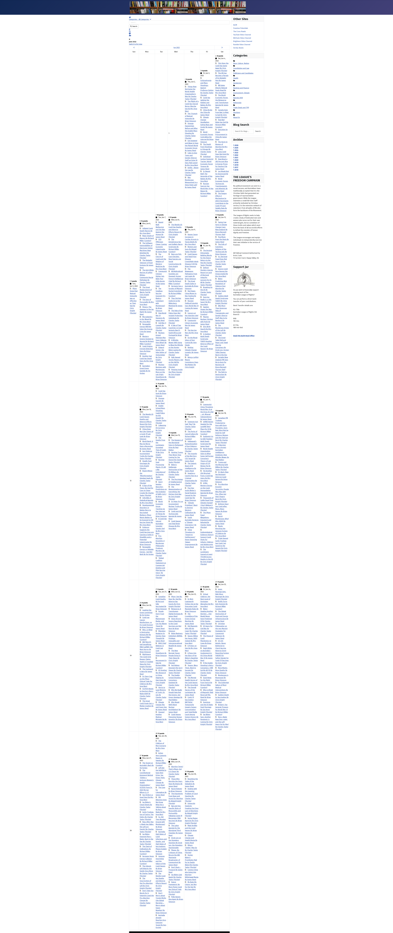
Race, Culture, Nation (241, 63)
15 (176, 481)
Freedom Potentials (240, 28)
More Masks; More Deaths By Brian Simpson (221, 670)
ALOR (235, 25)
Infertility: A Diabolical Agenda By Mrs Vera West (146, 500)
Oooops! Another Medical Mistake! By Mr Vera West (161, 717)
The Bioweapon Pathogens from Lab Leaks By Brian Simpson (191, 274)
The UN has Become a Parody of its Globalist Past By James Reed (221, 78)
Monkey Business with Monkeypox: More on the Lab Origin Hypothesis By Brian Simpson (161, 372)
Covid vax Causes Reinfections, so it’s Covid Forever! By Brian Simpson (146, 622)
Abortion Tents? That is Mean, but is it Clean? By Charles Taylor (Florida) (176, 771)
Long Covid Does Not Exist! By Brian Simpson (222, 154)
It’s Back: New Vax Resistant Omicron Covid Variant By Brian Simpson (221, 477)
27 (147, 830)
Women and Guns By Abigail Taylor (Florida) (191, 249)
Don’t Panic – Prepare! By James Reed (175, 869)
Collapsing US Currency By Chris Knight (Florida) (161, 430)
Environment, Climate (241, 93)
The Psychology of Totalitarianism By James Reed (176, 481)
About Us (236, 117)
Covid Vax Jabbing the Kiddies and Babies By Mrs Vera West (205, 102)
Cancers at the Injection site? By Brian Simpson (191, 315)
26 (131, 830)
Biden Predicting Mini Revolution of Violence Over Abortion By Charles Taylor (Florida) (221, 286)
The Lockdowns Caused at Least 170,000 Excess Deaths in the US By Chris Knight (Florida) (206, 556)
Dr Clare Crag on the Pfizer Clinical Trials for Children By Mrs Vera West (146, 681)
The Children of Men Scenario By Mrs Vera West (161, 746)
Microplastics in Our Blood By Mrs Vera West (146, 319)
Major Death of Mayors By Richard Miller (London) (147, 238)
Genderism (237, 83)
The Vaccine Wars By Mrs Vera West (191, 332)
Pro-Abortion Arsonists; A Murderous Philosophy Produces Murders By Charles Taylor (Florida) (161, 546)
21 (161, 655)
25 (222, 655)
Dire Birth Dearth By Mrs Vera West (205, 329)
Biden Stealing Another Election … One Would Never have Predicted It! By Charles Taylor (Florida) (206, 616)
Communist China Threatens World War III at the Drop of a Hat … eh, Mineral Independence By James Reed (206, 412)
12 (130, 481)
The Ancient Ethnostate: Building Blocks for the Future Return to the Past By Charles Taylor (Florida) (206, 258)
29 (176, 830)
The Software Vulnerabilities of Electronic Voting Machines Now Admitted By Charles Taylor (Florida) (146, 250)
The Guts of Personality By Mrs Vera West (147, 302)
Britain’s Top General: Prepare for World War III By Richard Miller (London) (221, 710)
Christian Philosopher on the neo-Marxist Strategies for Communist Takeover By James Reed (221, 631)
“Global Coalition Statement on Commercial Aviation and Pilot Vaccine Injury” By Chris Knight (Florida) (161, 568)
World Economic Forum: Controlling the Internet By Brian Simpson (206, 137)
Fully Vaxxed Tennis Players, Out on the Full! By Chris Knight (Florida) (176, 362)
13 (147, 480)
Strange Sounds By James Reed (160, 400)
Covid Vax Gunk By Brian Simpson (161, 393)
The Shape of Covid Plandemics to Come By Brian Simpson (206, 641)
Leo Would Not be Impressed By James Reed (222, 173)
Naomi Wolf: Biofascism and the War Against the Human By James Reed (160, 229)
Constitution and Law (241, 68)
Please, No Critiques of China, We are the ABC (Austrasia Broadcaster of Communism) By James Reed (175, 857)
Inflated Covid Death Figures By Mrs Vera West (146, 230)
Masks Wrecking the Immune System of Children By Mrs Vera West (221, 531)
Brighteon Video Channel (242, 41)
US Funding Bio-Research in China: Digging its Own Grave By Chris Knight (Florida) (161, 677)
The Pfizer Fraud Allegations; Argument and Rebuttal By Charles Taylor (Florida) (205, 520)
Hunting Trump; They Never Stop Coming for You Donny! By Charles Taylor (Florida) (176, 457)
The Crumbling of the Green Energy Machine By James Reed (191, 619)
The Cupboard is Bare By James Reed (146, 671)
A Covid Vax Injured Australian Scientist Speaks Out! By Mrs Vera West (161, 526)
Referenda (237, 103)
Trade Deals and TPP (241, 108)
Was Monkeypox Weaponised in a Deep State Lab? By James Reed (191, 182)
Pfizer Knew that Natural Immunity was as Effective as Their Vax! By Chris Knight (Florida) (134, 301)
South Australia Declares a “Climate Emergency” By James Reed (192, 522)
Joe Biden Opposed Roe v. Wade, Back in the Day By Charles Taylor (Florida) (146, 839)
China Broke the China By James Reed (206, 112)
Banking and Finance (241, 88)
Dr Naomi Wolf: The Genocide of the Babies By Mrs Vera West (206, 176)
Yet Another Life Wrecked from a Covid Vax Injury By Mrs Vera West (206, 476)
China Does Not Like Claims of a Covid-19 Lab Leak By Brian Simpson (146, 434)
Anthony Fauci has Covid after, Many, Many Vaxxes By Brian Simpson (222, 509)
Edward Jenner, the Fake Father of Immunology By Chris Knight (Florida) (161, 355)
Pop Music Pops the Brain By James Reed (222, 239)
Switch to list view (135, 44)
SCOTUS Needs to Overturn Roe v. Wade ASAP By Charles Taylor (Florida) (146, 694)
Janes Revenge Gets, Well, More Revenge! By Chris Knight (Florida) (222, 594)
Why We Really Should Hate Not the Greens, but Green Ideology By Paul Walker (175, 695)
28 (161, 830)
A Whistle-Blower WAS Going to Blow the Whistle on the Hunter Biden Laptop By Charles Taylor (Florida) (176, 347)
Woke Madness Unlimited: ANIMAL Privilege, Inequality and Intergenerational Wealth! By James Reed (176, 641)
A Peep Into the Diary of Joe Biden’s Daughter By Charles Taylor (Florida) (191, 658)
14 (161, 481)
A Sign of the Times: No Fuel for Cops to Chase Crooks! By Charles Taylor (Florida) (147, 490)
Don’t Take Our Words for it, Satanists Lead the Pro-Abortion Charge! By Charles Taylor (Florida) (147, 898)
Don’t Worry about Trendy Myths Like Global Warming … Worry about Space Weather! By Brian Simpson (161, 903)
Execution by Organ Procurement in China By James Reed (221, 134)
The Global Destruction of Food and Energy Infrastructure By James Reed (221, 616)
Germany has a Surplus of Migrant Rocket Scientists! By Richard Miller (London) (176, 291)
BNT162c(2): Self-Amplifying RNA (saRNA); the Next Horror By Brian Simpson (146, 647)
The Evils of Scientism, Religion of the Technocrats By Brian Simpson (221, 249)
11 (222, 297)
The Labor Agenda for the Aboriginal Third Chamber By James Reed (176, 830)
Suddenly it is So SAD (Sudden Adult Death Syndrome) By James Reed (206, 441)
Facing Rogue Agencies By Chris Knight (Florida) (191, 820)
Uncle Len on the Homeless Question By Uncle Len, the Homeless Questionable (175, 843)
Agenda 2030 (238, 98)
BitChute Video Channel (242, 38)
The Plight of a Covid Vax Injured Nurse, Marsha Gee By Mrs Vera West (192, 106)
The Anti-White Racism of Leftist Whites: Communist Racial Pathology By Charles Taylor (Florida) (147, 277)
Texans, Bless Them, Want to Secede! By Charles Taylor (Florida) (191, 670)
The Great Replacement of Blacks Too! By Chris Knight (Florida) (146, 292)
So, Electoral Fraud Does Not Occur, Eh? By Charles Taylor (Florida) (221, 261)
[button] (179, 31)
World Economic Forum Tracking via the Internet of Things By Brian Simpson (161, 509)
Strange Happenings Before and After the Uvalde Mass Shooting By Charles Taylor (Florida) (191, 131)
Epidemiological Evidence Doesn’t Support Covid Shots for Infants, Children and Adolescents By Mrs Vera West (206, 539)
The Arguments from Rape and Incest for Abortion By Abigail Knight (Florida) (176, 798)
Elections (236, 113)
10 (206, 297)
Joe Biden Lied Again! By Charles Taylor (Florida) (175, 877)
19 (131, 656)
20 (146, 655)
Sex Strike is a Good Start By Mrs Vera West (146, 797)
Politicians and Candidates (243, 73)
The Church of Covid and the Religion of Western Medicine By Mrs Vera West (161, 261)
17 (206, 480)
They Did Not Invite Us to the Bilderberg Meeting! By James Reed (175, 303)
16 (192, 480)
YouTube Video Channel (242, 35)
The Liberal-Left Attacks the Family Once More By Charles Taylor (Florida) (146, 871)
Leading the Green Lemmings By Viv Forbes (146, 612)
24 (206, 655)
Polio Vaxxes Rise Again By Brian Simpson (176, 899)
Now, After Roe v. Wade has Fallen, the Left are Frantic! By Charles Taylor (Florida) (147, 827)
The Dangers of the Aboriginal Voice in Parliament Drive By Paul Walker (176, 445)
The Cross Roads (239, 31)
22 (176, 655)
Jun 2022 (176, 48)
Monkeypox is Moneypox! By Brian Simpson (221, 677)
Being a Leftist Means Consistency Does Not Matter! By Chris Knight (191, 362)
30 (192, 830)
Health (235, 78)
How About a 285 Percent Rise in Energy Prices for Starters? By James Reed (221, 164)
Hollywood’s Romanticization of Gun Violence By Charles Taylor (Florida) (191, 446)
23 (191, 655)
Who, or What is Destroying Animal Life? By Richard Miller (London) (146, 635)
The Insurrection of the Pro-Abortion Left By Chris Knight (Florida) (146, 883)
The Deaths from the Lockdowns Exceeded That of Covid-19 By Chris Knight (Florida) (161, 447)
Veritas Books (238, 48)
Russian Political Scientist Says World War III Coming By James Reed (192, 306)
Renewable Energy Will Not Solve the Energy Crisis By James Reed (146, 329)
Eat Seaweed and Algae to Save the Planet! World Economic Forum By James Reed (191, 145)
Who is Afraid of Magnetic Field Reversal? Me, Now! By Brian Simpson (206, 695)
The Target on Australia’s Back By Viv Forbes (147, 765)
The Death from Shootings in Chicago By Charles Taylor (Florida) (206, 149)
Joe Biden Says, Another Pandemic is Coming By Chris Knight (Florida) (206, 719)
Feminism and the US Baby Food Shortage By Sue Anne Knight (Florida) (206, 707)
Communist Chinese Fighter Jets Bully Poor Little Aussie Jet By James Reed (161, 278)
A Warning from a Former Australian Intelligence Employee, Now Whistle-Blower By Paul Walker (222, 452)
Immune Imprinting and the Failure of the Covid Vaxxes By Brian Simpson (161, 863)
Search (134, 26)
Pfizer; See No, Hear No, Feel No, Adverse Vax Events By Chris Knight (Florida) (175, 601)
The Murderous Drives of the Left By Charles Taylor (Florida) (222, 330)
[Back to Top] (389, 929)
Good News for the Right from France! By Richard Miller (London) (206, 682)
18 (222, 481)
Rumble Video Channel (241, 45)
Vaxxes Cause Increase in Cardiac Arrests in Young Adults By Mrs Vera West (191, 239)
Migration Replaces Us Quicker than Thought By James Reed (160, 636)
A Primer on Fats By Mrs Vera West (191, 648)
